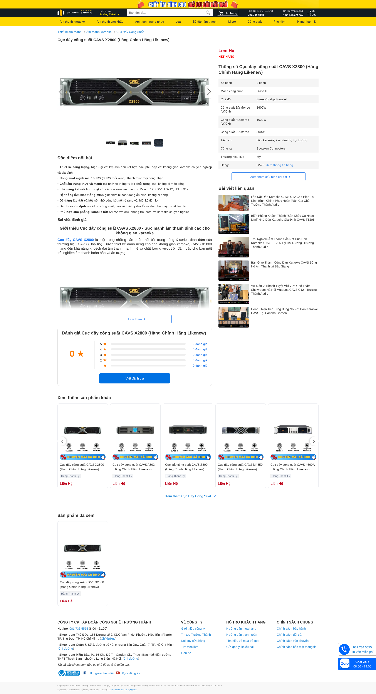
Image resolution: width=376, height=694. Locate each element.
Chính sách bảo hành (291, 628)
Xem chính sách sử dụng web (122, 690)
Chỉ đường (108, 638)
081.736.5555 (260, 12)
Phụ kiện (279, 21)
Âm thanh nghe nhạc (149, 21)
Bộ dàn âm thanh (205, 21)
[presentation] (61, 441)
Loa (178, 21)
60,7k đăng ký (130, 673)
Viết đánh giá (135, 378)
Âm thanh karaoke (72, 21)
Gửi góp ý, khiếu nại (239, 647)
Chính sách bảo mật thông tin (297, 647)
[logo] (74, 12)
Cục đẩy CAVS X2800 (75, 240)
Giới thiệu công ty (193, 628)
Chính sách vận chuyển (293, 640)
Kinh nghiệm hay (293, 13)
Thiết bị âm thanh (69, 32)
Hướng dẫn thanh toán (241, 634)
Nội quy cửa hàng (193, 640)
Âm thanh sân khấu (110, 21)
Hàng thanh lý (306, 21)
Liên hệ (186, 653)
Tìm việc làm (189, 647)
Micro (232, 21)
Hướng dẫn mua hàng (241, 628)
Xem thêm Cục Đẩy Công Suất (188, 496)
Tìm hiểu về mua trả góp (242, 640)
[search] (208, 12)
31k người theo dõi (100, 673)
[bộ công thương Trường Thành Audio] (69, 673)
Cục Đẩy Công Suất (130, 32)
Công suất (255, 21)
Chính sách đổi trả (289, 634)
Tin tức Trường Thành (196, 634)
